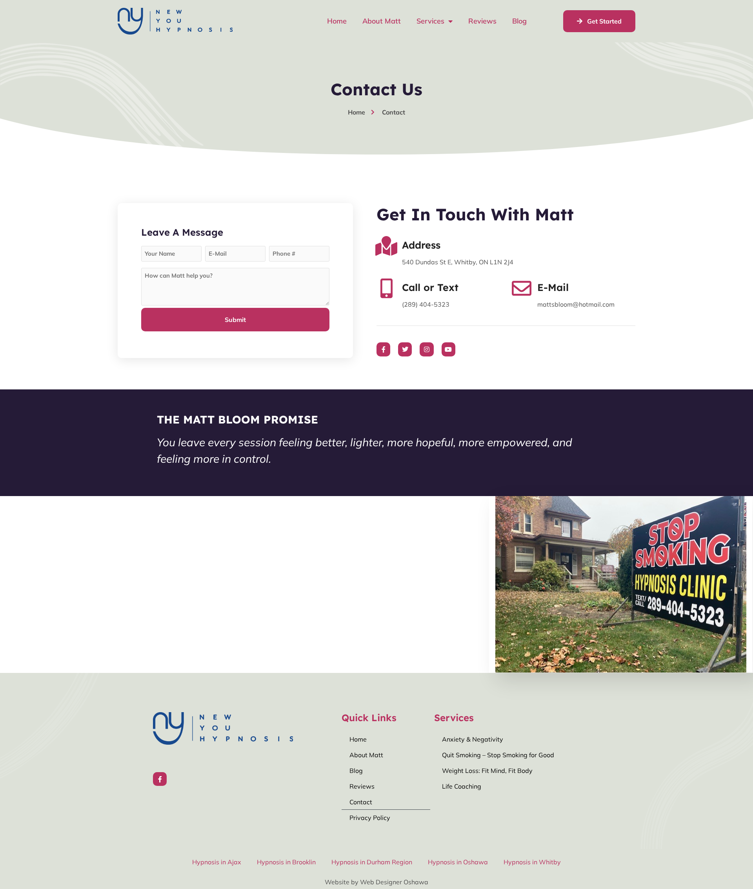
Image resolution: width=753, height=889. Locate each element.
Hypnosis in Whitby (532, 862)
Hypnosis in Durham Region (371, 862)
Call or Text (430, 287)
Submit (235, 320)
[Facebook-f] (160, 779)
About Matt (381, 20)
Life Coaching (461, 786)
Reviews (482, 20)
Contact (360, 802)
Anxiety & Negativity (472, 739)
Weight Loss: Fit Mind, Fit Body (487, 770)
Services (430, 20)
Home (337, 20)
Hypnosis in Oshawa (458, 862)
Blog (519, 20)
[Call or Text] (386, 288)
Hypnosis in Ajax (216, 862)
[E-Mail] (521, 288)
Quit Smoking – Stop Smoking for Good (498, 755)
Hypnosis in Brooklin (286, 862)
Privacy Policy (369, 818)
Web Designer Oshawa (394, 882)
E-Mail (553, 287)
